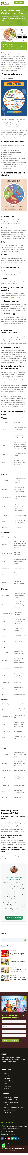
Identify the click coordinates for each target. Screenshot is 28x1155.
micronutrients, (12, 273)
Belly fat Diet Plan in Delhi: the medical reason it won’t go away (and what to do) (18, 956)
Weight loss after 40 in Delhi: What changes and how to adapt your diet (17, 964)
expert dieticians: (15, 299)
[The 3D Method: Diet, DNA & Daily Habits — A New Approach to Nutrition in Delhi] (5, 980)
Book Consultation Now (14, 919)
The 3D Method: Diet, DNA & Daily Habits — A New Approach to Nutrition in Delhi (18, 981)
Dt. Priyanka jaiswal (10, 46)
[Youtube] (8, 1140)
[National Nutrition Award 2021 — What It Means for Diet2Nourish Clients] (5, 972)
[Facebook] (2, 1140)
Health (18, 50)
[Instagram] (19, 1140)
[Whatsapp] (12, 1140)
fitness (9, 50)
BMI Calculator (19, 2)
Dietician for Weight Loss (7, 70)
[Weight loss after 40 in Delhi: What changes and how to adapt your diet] (5, 963)
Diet (6, 50)
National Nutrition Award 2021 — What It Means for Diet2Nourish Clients (18, 973)
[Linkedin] (15, 1140)
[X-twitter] (5, 1140)
